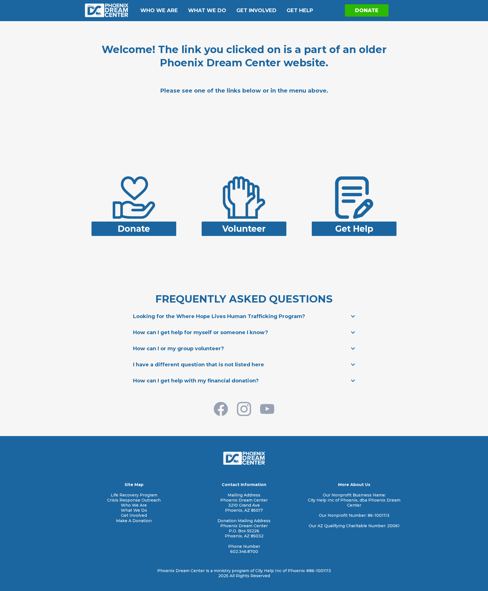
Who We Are (159, 10)
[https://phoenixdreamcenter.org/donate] (134, 197)
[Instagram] (244, 409)
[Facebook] (220, 409)
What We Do (207, 10)
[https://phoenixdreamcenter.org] (106, 10)
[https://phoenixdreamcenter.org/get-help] (354, 197)
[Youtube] (267, 409)
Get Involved (256, 10)
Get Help (300, 10)
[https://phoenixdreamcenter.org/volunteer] (244, 197)
